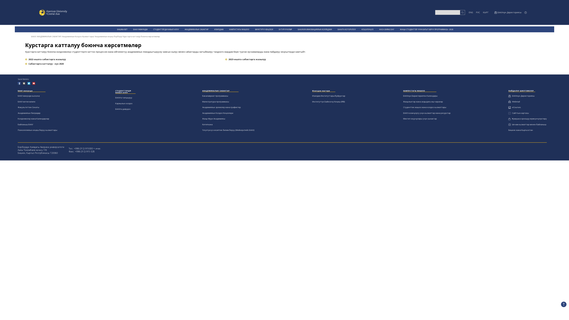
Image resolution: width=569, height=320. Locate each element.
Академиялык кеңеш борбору (108, 36)
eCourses (516, 107)
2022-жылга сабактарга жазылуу (47, 59)
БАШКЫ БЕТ (122, 29)
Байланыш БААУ (25, 124)
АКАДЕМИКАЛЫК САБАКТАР (196, 29)
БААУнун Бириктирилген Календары (420, 96)
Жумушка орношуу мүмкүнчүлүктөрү (528, 118)
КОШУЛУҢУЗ (367, 29)
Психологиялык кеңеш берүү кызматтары (37, 130)
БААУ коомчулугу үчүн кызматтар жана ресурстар (427, 113)
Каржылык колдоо (123, 103)
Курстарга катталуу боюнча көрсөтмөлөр (141, 36)
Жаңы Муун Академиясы (213, 118)
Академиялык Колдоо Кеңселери (217, 113)
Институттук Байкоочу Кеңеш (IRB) (328, 101)
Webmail (515, 101)
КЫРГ (486, 12)
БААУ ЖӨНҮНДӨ (140, 29)
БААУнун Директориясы (523, 96)
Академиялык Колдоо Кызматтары (78, 36)
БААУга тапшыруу (123, 97)
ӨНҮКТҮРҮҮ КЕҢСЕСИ (264, 29)
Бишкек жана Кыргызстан (520, 130)
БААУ (33, 36)
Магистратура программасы (215, 101)
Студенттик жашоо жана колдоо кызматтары (424, 107)
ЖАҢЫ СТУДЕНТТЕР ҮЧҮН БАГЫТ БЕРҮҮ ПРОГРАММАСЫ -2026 (426, 29)
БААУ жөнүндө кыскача (29, 96)
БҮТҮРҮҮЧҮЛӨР (285, 29)
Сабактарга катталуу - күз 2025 (46, 63)
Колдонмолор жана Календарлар (33, 118)
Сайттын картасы (520, 113)
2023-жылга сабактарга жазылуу (247, 59)
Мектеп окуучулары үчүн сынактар (420, 118)
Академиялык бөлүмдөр (29, 113)
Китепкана (207, 124)
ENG (471, 12)
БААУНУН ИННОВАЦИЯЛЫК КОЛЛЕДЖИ (315, 29)
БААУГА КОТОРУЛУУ (347, 29)
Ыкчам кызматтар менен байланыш (528, 124)
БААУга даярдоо (123, 109)
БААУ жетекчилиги (26, 101)
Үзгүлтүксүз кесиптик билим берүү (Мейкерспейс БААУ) (228, 130)
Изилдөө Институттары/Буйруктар (328, 96)
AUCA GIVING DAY (386, 29)
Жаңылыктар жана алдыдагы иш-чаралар (423, 101)
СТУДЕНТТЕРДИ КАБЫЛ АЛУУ (166, 29)
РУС (478, 12)
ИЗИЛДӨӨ (218, 29)
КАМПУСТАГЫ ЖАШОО (239, 29)
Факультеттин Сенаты (28, 107)
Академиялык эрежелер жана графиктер (221, 107)
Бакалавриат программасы (215, 96)
